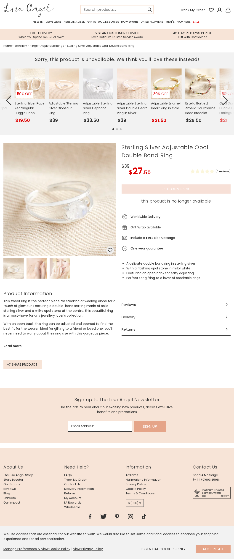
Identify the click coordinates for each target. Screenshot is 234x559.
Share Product (24, 364)
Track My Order (192, 10)
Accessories (108, 21)
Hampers (184, 21)
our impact (11, 502)
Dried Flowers (152, 21)
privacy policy (136, 484)
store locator (13, 479)
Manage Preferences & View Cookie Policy (36, 549)
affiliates (132, 475)
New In (38, 21)
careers (9, 498)
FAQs (68, 475)
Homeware (129, 21)
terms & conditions (140, 493)
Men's (170, 21)
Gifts (91, 21)
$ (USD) (133, 503)
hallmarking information (143, 479)
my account (72, 498)
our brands (11, 484)
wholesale (72, 507)
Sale (196, 21)
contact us (72, 484)
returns (69, 493)
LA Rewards (72, 502)
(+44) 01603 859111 (206, 479)
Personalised (74, 21)
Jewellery (53, 21)
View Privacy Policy (88, 549)
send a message (205, 475)
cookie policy (136, 489)
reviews (9, 489)
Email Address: (82, 426)
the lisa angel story (18, 475)
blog (6, 493)
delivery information (79, 489)
